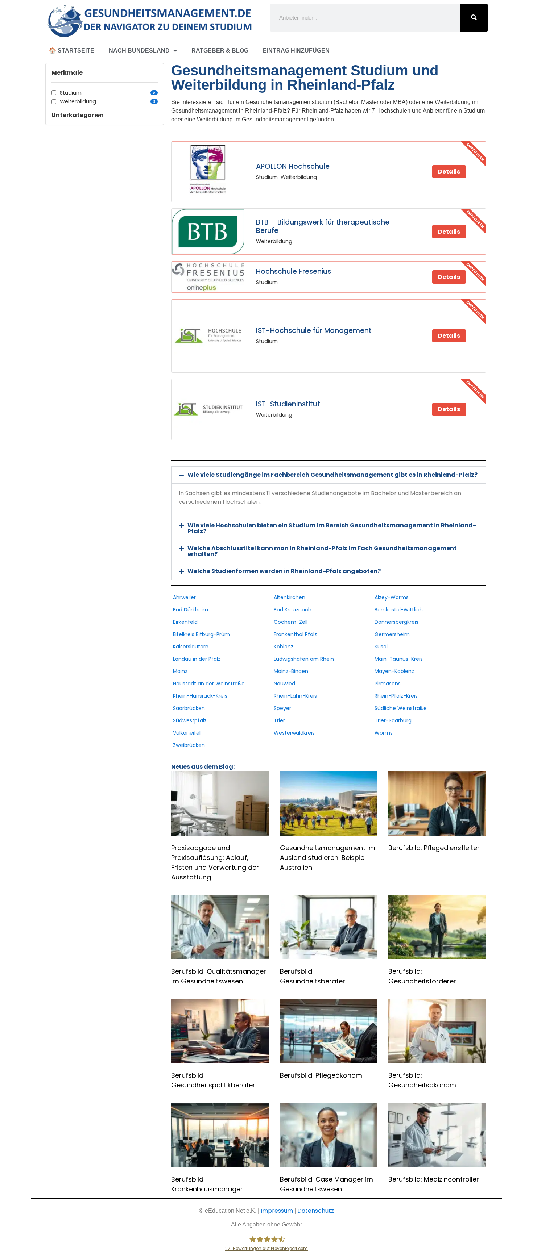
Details (449, 171)
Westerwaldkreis (294, 732)
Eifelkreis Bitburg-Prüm (201, 634)
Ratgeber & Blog (219, 50)
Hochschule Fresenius (293, 271)
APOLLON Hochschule (293, 166)
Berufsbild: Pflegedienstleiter (434, 847)
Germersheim (392, 634)
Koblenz (283, 646)
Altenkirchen (289, 597)
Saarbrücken (189, 708)
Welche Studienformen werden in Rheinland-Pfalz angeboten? (284, 571)
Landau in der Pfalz (196, 659)
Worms (384, 732)
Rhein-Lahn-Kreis (295, 695)
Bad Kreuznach (292, 609)
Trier (279, 720)
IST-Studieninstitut (288, 404)
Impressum (277, 1211)
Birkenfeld (185, 622)
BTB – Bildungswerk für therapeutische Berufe (322, 226)
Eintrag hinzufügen (296, 50)
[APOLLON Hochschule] (208, 172)
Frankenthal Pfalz (295, 634)
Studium (107, 92)
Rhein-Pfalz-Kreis (396, 695)
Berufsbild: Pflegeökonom (321, 1075)
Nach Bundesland (139, 50)
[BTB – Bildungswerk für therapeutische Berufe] (208, 231)
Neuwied (284, 683)
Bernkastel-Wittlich (399, 609)
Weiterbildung (107, 101)
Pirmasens (388, 683)
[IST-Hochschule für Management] (208, 336)
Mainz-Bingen (291, 671)
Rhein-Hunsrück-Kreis (200, 695)
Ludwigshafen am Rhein (304, 659)
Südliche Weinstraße (401, 708)
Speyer (282, 708)
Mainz (180, 671)
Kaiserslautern (190, 646)
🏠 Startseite (71, 50)
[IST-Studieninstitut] (208, 409)
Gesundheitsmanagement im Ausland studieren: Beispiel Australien (327, 857)
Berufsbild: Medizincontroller (433, 1179)
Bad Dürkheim (190, 609)
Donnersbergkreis (396, 622)
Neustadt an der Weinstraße (209, 683)
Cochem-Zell (290, 622)
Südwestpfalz (190, 720)
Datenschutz (315, 1211)
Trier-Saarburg (393, 720)
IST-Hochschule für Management (314, 330)
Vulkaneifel (187, 732)
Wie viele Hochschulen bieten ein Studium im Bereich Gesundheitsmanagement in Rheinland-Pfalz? (331, 528)
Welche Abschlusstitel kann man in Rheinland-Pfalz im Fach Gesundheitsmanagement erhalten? (322, 551)
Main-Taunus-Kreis (399, 659)
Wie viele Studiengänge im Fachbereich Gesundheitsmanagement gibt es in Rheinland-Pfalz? (332, 475)
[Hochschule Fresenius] (208, 277)
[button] (329, 475)
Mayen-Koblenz (394, 671)
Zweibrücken (189, 745)
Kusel (381, 646)
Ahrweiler (184, 597)
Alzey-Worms (392, 597)
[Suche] (474, 18)
